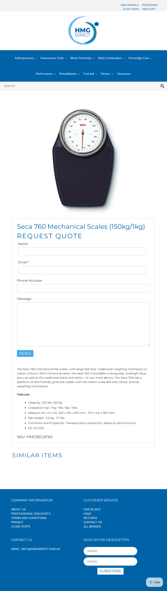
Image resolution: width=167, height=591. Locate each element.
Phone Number (29, 281)
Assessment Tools (52, 58)
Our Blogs (92, 509)
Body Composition (110, 58)
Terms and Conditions (28, 518)
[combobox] (83, 86)
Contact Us (93, 522)
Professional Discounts (31, 513)
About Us (18, 509)
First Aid (89, 73)
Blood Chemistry (81, 58)
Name (23, 244)
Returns (90, 518)
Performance (44, 73)
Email (23, 262)
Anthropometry (24, 58)
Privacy (17, 522)
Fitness (105, 73)
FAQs (87, 513)
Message (24, 299)
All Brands (92, 526)
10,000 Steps (20, 526)
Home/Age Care (139, 58)
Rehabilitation (68, 73)
